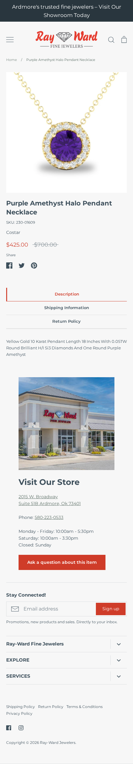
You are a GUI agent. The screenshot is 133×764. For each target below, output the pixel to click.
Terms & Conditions (84, 706)
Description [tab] (67, 294)
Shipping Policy (20, 706)
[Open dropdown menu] (118, 644)
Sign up (110, 608)
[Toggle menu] (10, 39)
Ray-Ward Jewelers (57, 742)
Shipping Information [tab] (66, 307)
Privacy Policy (19, 713)
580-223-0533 (49, 517)
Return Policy (50, 706)
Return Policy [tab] (66, 321)
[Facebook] (8, 728)
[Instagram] (21, 728)
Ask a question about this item (62, 562)
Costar (13, 232)
